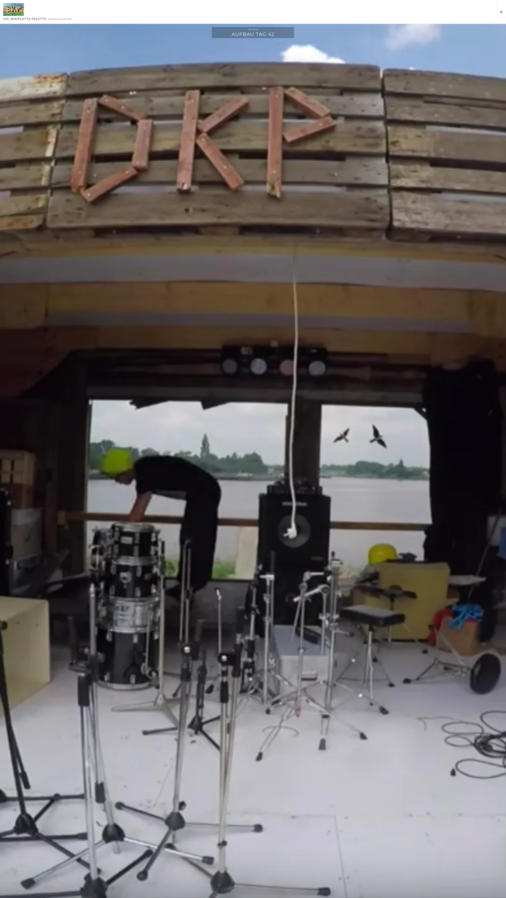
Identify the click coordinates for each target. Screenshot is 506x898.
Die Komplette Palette (24, 19)
